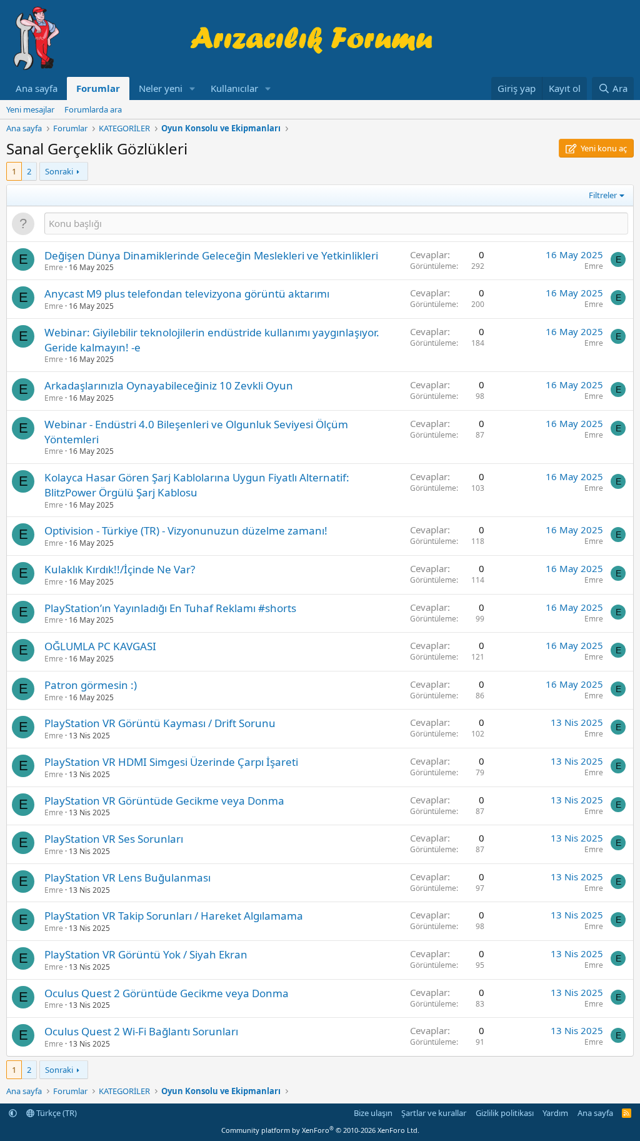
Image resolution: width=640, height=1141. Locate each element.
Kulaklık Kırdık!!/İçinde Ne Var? (119, 569)
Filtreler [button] (603, 195)
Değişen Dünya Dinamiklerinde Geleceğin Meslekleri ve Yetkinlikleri (211, 255)
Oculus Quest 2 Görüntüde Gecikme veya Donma (166, 993)
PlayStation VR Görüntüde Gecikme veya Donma (164, 800)
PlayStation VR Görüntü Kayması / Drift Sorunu (160, 723)
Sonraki (59, 171)
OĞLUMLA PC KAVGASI (100, 646)
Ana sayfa (37, 88)
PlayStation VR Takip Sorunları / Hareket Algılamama (173, 915)
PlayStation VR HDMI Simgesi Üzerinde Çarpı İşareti (171, 762)
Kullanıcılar (234, 88)
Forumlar (98, 88)
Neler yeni (160, 88)
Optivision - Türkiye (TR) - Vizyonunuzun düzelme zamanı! (186, 530)
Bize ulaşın (373, 1112)
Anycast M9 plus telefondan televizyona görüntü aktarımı (186, 293)
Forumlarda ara (93, 109)
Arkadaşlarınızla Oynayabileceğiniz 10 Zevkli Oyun (168, 385)
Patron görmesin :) (90, 685)
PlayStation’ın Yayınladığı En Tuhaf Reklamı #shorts (170, 608)
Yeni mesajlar (30, 109)
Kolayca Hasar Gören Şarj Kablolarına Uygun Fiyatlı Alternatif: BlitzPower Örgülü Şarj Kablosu (196, 485)
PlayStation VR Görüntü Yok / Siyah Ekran (146, 954)
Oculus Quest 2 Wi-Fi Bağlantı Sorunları (141, 1031)
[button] (192, 88)
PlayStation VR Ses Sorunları (113, 839)
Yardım (555, 1112)
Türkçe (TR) (55, 1112)
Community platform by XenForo (320, 1130)
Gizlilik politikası (505, 1112)
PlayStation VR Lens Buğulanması (127, 877)
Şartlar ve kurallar (433, 1112)
